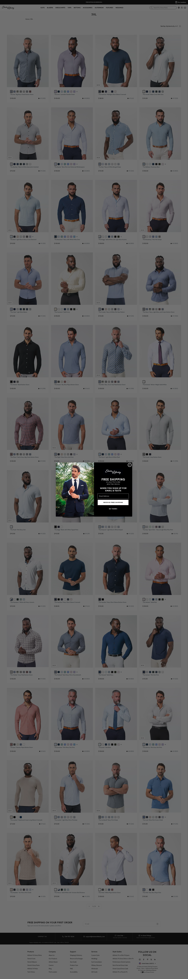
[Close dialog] (129, 465)
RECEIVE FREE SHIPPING (113, 502)
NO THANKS (113, 509)
